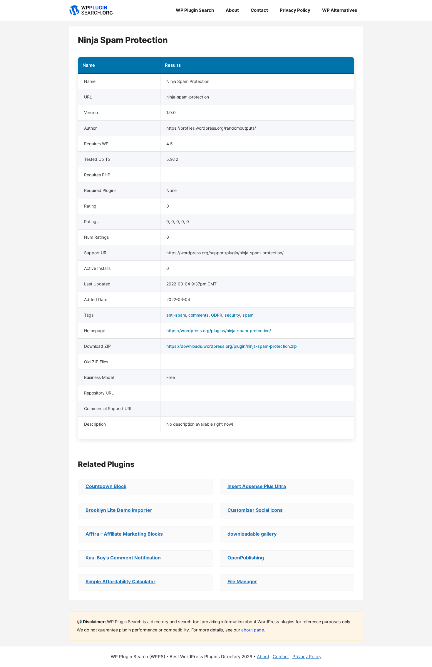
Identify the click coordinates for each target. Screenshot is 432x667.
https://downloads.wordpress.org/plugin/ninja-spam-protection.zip (231, 346)
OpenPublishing (245, 558)
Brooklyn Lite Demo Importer (119, 510)
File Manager (242, 581)
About (232, 10)
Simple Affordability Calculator (120, 581)
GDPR (216, 314)
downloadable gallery (252, 534)
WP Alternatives (339, 10)
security (232, 314)
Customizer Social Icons (255, 510)
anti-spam (176, 314)
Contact (259, 10)
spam (247, 314)
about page (252, 629)
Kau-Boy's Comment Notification (123, 558)
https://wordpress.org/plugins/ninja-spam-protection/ (218, 330)
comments (198, 314)
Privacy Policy (295, 10)
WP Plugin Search (195, 10)
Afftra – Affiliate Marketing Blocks (124, 534)
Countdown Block (106, 486)
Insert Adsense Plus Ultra (256, 486)
